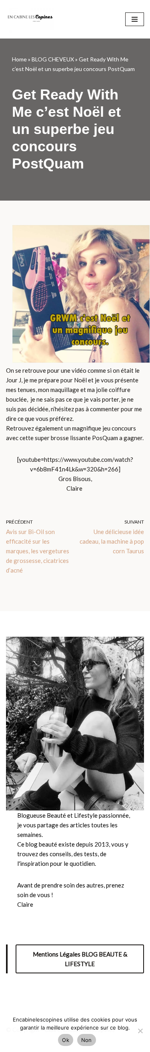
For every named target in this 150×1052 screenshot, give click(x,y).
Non (86, 1040)
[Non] (140, 1031)
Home (19, 59)
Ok (65, 1040)
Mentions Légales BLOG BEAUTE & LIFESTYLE (80, 958)
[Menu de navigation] (134, 19)
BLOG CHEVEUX (53, 59)
